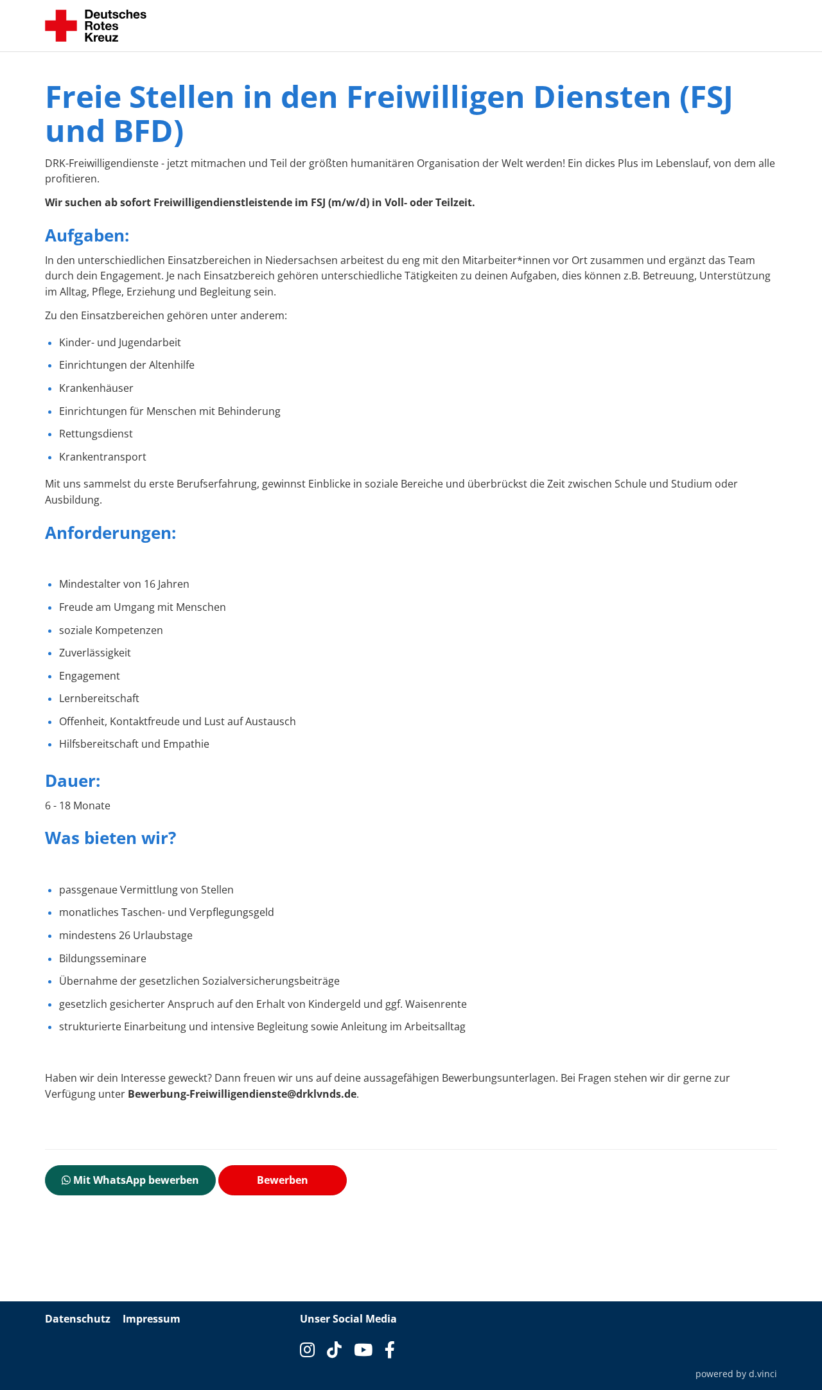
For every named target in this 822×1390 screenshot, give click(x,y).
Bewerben (282, 1180)
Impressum (151, 1319)
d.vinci (763, 1374)
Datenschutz (77, 1319)
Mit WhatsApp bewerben (135, 1180)
